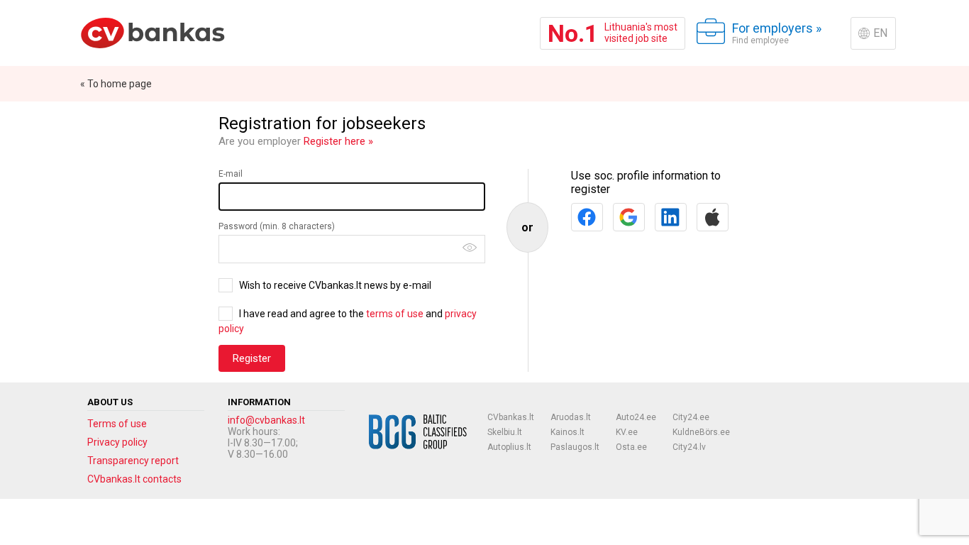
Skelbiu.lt (504, 432)
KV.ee (627, 432)
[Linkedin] (671, 217)
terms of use (394, 313)
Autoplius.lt (509, 447)
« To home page (116, 83)
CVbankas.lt (510, 417)
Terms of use (117, 423)
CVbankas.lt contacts (134, 479)
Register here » (338, 141)
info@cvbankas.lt (266, 420)
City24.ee (690, 417)
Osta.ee (631, 447)
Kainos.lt (567, 432)
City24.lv (689, 447)
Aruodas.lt (570, 417)
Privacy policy (117, 442)
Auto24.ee (636, 417)
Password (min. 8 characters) (276, 226)
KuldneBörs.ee (701, 432)
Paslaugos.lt (574, 447)
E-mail (230, 174)
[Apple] (713, 217)
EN (880, 33)
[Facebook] (587, 217)
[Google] (629, 217)
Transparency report (133, 460)
